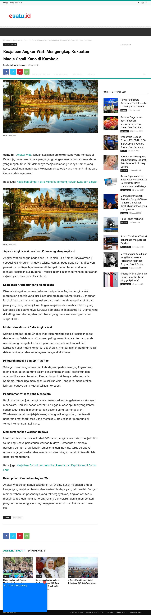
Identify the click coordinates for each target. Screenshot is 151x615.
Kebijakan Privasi (76, 612)
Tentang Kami (122, 612)
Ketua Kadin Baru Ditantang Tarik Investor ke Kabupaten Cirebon (133, 103)
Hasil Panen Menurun (131, 218)
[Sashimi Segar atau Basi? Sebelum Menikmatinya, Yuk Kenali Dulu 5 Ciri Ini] (111, 123)
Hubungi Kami (136, 612)
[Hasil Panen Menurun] (111, 224)
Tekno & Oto (77, 74)
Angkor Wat (23, 154)
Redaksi (110, 612)
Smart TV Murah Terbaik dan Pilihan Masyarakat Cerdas (133, 240)
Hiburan (91, 74)
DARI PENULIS (36, 550)
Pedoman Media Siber (95, 612)
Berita (6, 576)
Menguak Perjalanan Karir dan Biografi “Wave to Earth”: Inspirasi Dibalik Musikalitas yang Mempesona (133, 202)
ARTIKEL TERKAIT (14, 550)
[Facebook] (138, 3)
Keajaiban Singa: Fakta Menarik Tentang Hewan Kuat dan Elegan (57, 181)
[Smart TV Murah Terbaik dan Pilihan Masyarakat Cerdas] (111, 242)
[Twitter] (146, 3)
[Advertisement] (94, 15)
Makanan (124, 131)
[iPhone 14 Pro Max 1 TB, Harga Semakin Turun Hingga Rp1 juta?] (111, 279)
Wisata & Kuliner (61, 74)
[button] (144, 74)
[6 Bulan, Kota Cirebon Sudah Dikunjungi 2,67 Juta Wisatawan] (83, 567)
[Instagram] (142, 3)
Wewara (8, 74)
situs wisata (17, 518)
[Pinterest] (20, 536)
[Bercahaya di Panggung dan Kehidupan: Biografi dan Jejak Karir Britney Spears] (111, 162)
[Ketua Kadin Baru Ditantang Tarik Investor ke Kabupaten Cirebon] (111, 105)
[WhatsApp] (26, 536)
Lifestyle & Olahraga (41, 74)
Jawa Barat (21, 74)
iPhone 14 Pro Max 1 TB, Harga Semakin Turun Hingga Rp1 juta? (133, 277)
